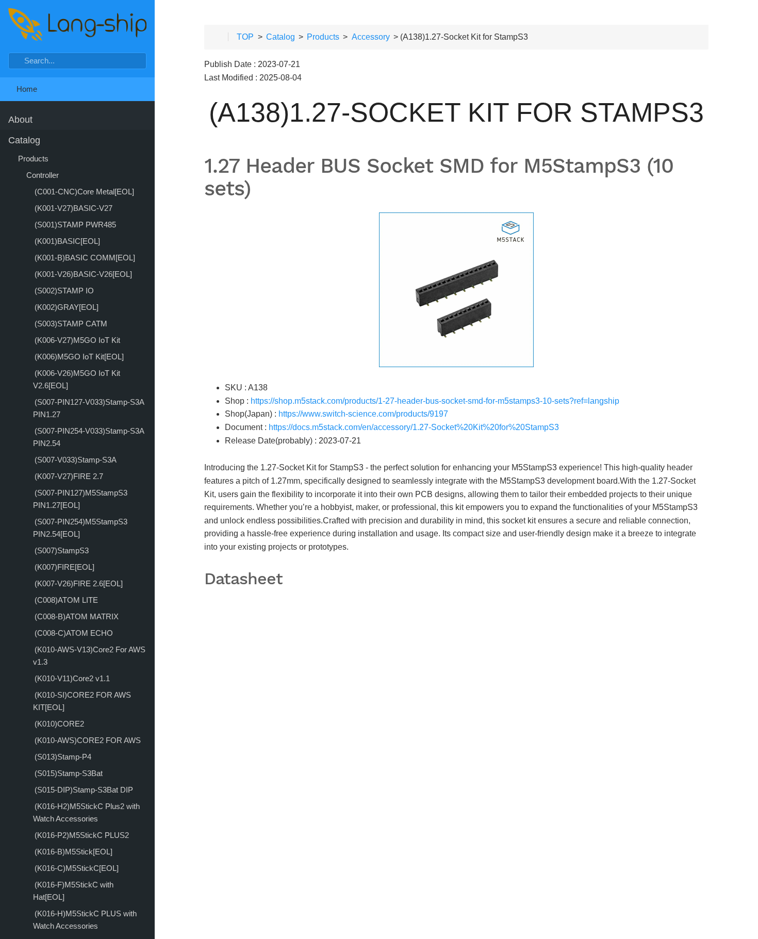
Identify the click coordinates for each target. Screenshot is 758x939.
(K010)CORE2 (59, 723)
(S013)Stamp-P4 (63, 756)
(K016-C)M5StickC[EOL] (77, 868)
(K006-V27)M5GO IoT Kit (77, 340)
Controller (42, 175)
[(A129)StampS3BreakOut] (171, 469)
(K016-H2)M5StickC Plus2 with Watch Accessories (86, 812)
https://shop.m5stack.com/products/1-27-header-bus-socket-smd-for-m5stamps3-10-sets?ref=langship (435, 401)
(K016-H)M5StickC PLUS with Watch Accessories (85, 919)
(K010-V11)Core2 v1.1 (72, 678)
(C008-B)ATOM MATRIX (77, 616)
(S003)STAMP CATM (71, 323)
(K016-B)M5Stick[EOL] (73, 851)
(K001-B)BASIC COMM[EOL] (85, 257)
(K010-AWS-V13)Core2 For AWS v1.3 (89, 655)
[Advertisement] (456, 801)
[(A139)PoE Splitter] (741, 469)
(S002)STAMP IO (64, 290)
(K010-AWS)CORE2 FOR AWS (88, 740)
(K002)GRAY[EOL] (66, 307)
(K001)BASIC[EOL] (67, 241)
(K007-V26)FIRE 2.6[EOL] (79, 583)
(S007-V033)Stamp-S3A (76, 459)
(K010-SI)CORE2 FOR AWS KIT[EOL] (82, 701)
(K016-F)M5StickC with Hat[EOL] (73, 890)
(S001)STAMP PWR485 (75, 224)
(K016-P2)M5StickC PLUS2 (82, 835)
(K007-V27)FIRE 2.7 (69, 476)
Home (25, 89)
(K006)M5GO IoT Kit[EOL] (79, 356)
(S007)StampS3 (62, 550)
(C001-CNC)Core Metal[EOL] (84, 191)
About (20, 119)
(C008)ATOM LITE (66, 600)
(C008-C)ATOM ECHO (74, 633)
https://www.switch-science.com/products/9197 (363, 413)
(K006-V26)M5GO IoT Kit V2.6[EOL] (76, 379)
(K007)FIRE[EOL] (64, 567)
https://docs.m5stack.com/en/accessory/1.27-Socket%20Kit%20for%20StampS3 (414, 427)
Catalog (24, 140)
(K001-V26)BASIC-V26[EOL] (83, 274)
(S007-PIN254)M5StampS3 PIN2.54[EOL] (80, 527)
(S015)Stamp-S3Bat (69, 773)
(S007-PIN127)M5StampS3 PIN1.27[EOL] (80, 498)
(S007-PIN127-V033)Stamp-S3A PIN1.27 (88, 408)
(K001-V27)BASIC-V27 (73, 208)
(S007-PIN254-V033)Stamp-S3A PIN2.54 (88, 437)
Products (33, 158)
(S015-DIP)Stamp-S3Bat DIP (84, 789)
